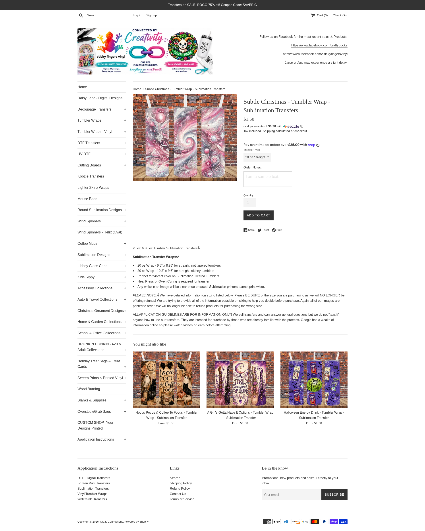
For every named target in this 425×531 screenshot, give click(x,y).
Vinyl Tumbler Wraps (92, 494)
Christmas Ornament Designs (101, 311)
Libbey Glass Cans (101, 266)
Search (175, 478)
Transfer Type (251, 149)
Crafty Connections (111, 521)
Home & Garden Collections (101, 322)
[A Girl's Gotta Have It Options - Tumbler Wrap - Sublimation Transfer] (240, 379)
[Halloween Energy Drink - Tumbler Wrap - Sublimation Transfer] (314, 379)
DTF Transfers (101, 143)
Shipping (269, 131)
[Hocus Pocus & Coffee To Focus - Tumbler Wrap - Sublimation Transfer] (166, 379)
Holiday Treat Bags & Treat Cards (101, 364)
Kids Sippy (101, 277)
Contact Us (178, 494)
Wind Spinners (101, 221)
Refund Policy (180, 488)
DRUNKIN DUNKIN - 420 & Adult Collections (101, 347)
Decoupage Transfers (101, 109)
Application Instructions (101, 439)
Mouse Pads (87, 199)
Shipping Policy (181, 483)
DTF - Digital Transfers (93, 478)
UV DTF (101, 154)
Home (82, 87)
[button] (295, 126)
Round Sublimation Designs (101, 210)
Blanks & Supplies (101, 400)
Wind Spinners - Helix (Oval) (99, 232)
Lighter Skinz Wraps (93, 187)
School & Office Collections (101, 333)
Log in (137, 15)
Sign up (151, 15)
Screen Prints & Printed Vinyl (101, 378)
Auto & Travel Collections (101, 299)
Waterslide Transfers (92, 499)
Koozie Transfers (90, 176)
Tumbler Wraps (101, 120)
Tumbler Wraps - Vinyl (101, 132)
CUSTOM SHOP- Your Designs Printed (95, 425)
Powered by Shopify (136, 521)
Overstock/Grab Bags (101, 411)
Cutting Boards (101, 165)
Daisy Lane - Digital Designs (99, 98)
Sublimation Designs (101, 255)
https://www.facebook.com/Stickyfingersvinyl (315, 54)
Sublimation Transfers (93, 488)
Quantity (248, 195)
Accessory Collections (101, 288)
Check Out (340, 15)
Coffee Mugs (101, 243)
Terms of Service (182, 499)
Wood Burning (88, 389)
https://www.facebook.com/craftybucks (319, 45)
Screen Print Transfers (93, 483)
